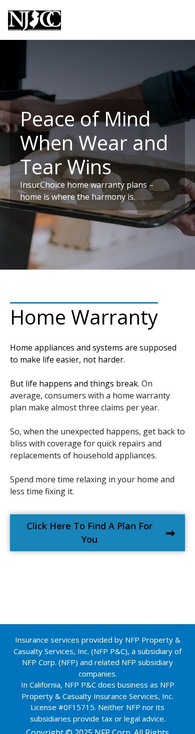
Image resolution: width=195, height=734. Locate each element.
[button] (97, 532)
